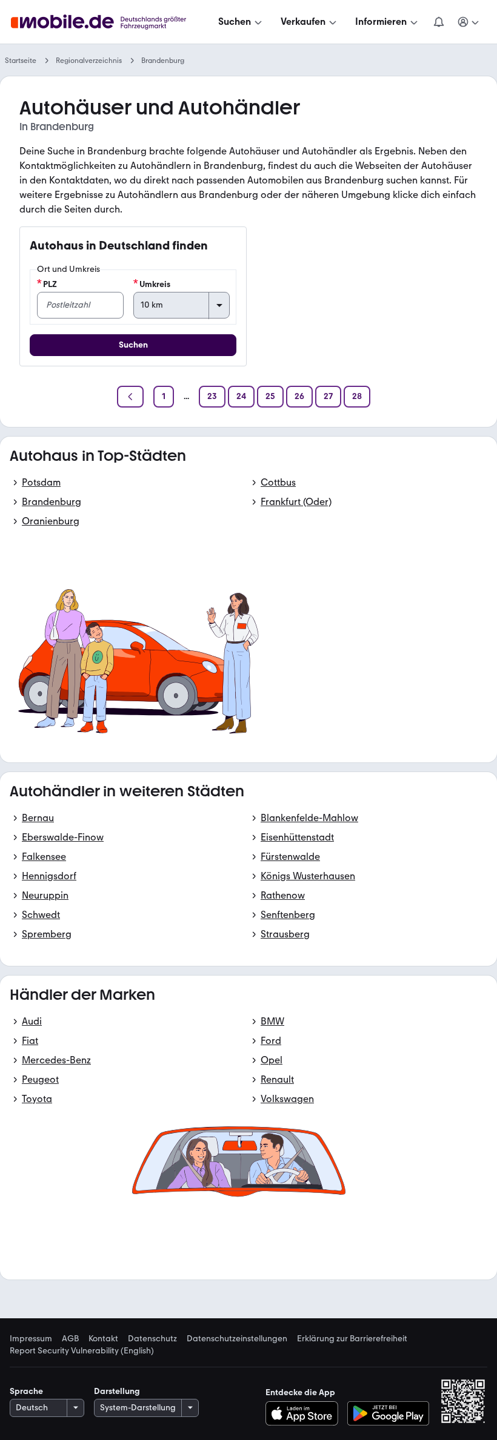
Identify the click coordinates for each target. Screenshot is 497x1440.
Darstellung (117, 1391)
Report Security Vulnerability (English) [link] (82, 1351)
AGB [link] (70, 1339)
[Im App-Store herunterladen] (305, 1413)
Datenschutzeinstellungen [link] (237, 1339)
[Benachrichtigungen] (438, 22)
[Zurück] (130, 397)
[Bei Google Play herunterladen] (388, 1413)
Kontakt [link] (103, 1339)
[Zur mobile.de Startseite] (109, 22)
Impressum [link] (31, 1339)
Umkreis (154, 284)
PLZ (50, 284)
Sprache (26, 1391)
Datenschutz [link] (152, 1339)
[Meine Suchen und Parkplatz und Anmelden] (468, 22)
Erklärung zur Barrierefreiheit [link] (352, 1339)
